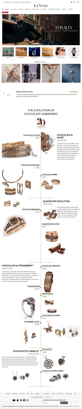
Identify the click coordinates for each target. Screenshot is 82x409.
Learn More (11, 73)
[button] (4, 28)
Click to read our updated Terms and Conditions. (69, 406)
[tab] (8, 53)
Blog (32, 393)
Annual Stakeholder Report (37, 397)
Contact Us (22, 393)
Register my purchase (25, 2)
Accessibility (14, 393)
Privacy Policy (69, 393)
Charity (53, 393)
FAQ (28, 393)
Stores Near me (7, 2)
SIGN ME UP (64, 402)
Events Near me (15, 2)
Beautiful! (19, 88)
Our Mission (46, 393)
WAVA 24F (9, 94)
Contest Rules (60, 393)
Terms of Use (48, 397)
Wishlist (7, 393)
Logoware (37, 393)
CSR (75, 393)
